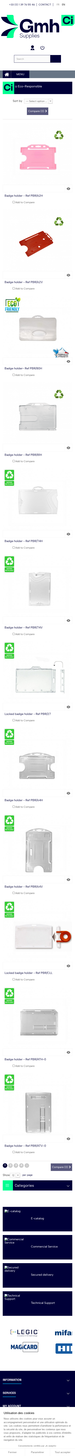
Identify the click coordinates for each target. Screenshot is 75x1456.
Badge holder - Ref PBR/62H (24, 195)
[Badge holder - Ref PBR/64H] (37, 762)
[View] (68, 188)
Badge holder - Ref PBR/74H (24, 541)
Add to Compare (25, 202)
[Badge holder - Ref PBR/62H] (37, 157)
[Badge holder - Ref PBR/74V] (37, 589)
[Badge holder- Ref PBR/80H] (37, 330)
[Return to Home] (8, 88)
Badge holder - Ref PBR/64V (24, 886)
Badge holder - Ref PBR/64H (24, 800)
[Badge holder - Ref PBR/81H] (37, 416)
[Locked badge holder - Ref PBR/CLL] (37, 935)
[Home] (7, 74)
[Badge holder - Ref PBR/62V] (37, 244)
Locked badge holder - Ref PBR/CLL (28, 973)
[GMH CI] (37, 27)
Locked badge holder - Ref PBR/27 (28, 714)
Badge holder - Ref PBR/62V (24, 282)
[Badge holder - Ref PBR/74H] (37, 503)
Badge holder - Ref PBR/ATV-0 (25, 1145)
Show (6, 1175)
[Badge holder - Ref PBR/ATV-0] (37, 1107)
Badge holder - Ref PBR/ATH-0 (25, 1059)
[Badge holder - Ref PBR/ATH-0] (37, 1021)
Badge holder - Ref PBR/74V (24, 627)
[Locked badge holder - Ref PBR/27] (37, 676)
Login (42, 47)
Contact (45, 4)
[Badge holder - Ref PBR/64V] (37, 848)
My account (32, 47)
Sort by (17, 101)
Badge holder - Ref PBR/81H (23, 455)
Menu (20, 74)
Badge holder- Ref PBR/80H (23, 368)
